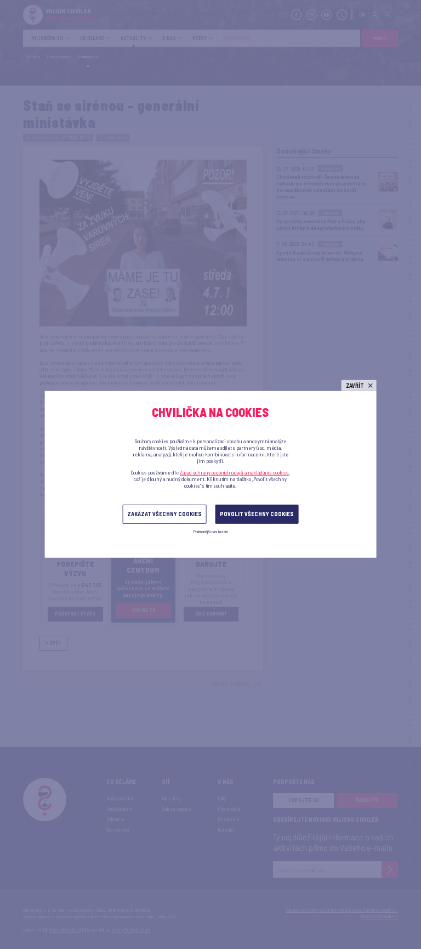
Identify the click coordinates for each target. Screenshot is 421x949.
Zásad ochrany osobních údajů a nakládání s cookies (234, 472)
